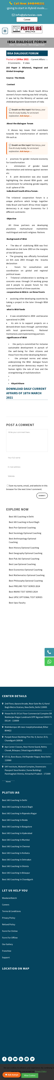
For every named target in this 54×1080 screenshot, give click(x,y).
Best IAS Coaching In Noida (15, 820)
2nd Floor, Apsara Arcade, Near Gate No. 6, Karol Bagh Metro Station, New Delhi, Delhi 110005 (27, 705)
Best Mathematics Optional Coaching (27, 575)
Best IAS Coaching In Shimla (15, 866)
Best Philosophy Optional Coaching (26, 580)
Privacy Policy (8, 917)
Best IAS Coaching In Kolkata (16, 853)
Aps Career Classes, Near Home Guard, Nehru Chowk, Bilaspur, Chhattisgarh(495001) (26, 748)
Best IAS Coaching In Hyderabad (17, 833)
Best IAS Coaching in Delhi (21, 516)
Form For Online (10, 931)
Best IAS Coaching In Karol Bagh (17, 806)
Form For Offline (10, 937)
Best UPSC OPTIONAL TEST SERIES (25, 597)
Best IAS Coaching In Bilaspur (16, 872)
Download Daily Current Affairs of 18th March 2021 (26, 393)
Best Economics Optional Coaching (25, 569)
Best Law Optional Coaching (22, 564)
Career (27, 19)
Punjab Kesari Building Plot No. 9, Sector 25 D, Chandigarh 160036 (26, 738)
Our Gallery (7, 944)
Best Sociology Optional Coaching (25, 533)
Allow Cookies (29, 1075)
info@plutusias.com (29, 15)
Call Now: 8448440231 (28, 3)
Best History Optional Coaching (24, 547)
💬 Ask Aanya (11, 1074)
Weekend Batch (9, 898)
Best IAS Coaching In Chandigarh (17, 879)
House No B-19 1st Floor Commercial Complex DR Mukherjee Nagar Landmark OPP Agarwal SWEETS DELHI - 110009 (28, 717)
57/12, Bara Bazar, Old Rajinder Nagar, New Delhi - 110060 (28, 758)
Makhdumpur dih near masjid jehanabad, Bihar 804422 (26, 729)
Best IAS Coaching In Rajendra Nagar (19, 813)
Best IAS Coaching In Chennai (16, 846)
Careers (5, 904)
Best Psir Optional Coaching (22, 527)
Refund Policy (8, 924)
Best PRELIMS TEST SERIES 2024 (24, 586)
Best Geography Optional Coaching (25, 553)
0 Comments (14, 63)
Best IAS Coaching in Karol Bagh (24, 522)
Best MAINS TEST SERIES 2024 (23, 591)
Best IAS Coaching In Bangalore (17, 826)
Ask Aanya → (26, 115)
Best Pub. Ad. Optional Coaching (24, 558)
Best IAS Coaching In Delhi (14, 800)
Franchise (6, 950)
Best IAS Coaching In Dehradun (16, 859)
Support (6, 957)
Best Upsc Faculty (17, 602)
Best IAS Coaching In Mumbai (16, 839)
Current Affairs (21, 45)
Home (12, 45)
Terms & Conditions (11, 911)
